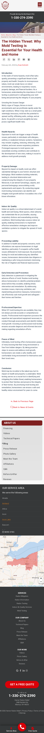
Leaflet (14, 586)
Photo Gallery (9, 454)
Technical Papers (11, 438)
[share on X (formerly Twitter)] (9, 59)
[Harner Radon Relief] (22, 727)
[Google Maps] (17, 670)
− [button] (41, 581)
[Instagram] (26, 670)
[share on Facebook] (4, 59)
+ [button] (41, 578)
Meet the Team (10, 459)
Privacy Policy (27, 711)
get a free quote (22, 684)
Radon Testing (22, 603)
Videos (6, 433)
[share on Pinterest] (19, 59)
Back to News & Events (23, 407)
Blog (5, 443)
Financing (8, 428)
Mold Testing (22, 611)
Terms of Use (39, 711)
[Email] (24, 59)
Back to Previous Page (23, 401)
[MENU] (40, 4)
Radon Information (22, 600)
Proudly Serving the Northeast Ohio (22, 14)
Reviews (7, 479)
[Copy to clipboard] (29, 59)
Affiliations (8, 464)
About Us (10, 422)
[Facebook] (20, 670)
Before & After (10, 474)
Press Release (10, 448)
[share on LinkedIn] (14, 59)
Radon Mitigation (22, 596)
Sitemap (22, 713)
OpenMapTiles (22, 586)
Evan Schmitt (23, 65)
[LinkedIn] (23, 670)
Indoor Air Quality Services (22, 607)
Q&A (5, 469)
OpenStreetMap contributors (35, 586)
